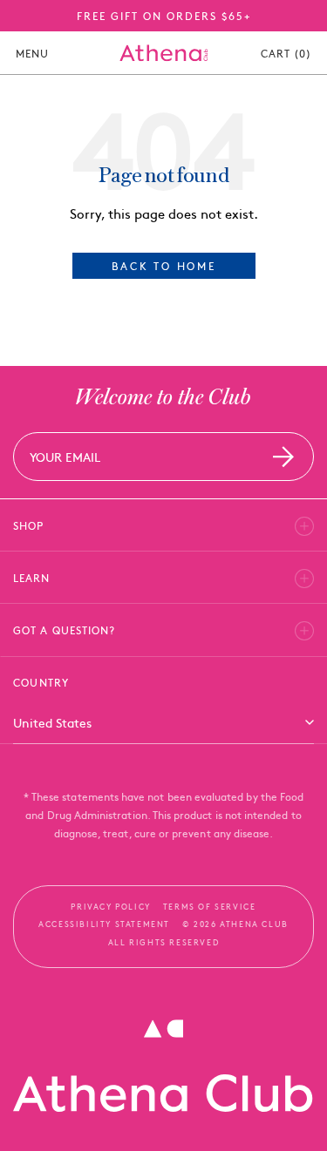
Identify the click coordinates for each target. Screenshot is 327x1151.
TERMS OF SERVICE (209, 906)
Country (41, 682)
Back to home (164, 266)
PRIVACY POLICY (110, 906)
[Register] (283, 456)
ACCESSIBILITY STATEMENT (104, 923)
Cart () (286, 53)
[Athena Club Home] (163, 53)
